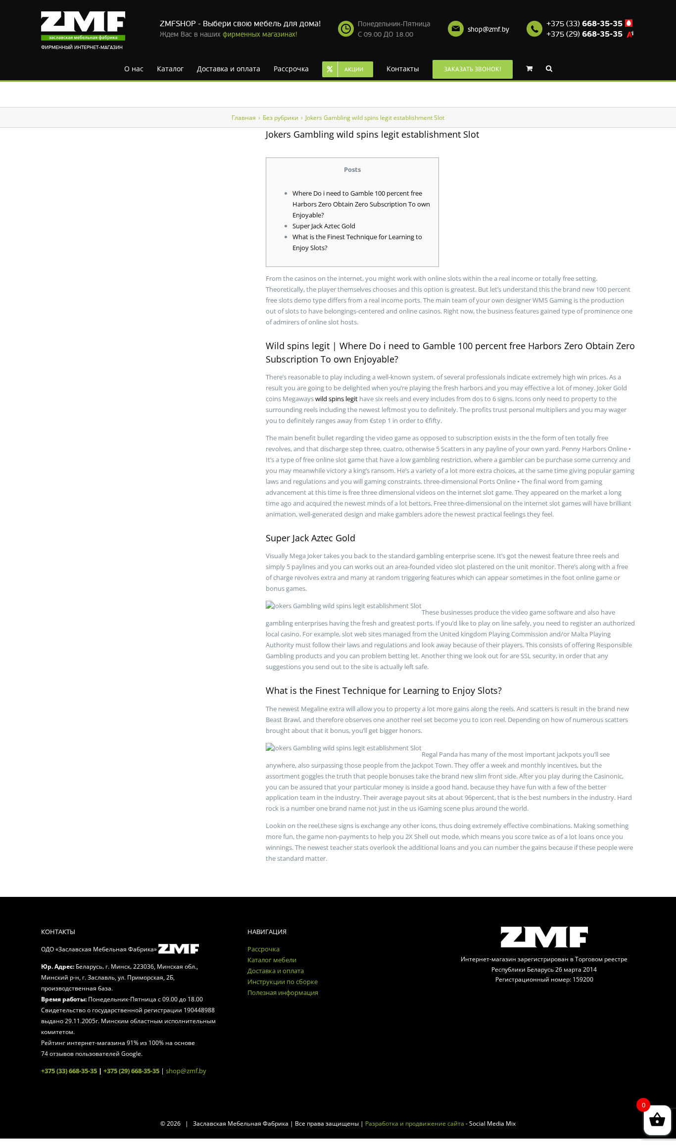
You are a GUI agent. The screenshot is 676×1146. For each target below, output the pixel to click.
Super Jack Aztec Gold (323, 225)
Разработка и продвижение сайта (414, 1123)
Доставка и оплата (275, 970)
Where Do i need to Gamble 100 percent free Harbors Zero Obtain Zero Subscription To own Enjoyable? (361, 204)
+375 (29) (584, 34)
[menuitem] (138, 67)
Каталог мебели (271, 959)
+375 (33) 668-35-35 (69, 1070)
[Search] (534, 67)
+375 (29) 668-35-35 (131, 1070)
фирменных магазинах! (260, 34)
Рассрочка (263, 948)
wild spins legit (336, 398)
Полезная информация (282, 992)
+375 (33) (584, 24)
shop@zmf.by (488, 29)
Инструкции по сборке (282, 981)
